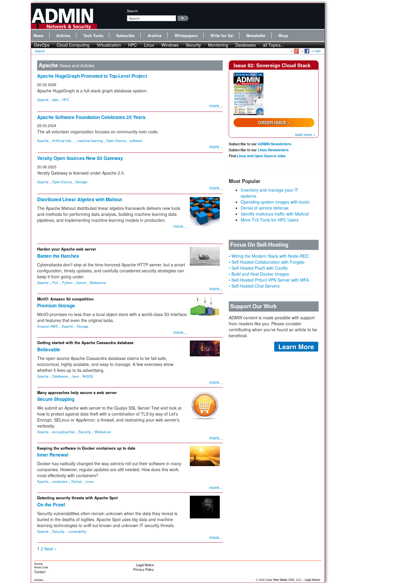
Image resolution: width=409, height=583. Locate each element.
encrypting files (63, 431)
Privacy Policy (143, 569)
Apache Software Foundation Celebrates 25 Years (91, 117)
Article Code (41, 567)
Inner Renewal (52, 454)
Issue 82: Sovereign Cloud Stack (272, 65)
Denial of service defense (265, 208)
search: (132, 10)
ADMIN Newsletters (274, 143)
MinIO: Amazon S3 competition (65, 299)
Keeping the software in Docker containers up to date (86, 448)
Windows (169, 45)
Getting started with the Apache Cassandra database (85, 342)
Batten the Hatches (58, 256)
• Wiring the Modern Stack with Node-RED (268, 256)
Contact (40, 571)
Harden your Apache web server (66, 249)
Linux (149, 45)
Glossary (38, 580)
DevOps (41, 45)
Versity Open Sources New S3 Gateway (80, 158)
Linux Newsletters (273, 149)
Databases (245, 45)
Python (67, 282)
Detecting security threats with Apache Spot (77, 497)
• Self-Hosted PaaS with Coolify (258, 268)
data (55, 99)
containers (60, 481)
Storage (81, 181)
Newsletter (256, 35)
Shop (283, 35)
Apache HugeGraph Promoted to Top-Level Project (92, 76)
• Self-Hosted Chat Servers (254, 286)
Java (75, 376)
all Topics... (273, 45)
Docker (76, 481)
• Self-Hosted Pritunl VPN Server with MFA (269, 280)
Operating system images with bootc (275, 202)
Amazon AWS (47, 326)
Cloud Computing (73, 45)
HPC (132, 45)
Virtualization (109, 45)
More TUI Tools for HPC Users (270, 220)
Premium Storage (56, 305)
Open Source (116, 140)
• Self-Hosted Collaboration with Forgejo (267, 262)
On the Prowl (51, 504)
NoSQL (87, 376)
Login (317, 51)
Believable (48, 349)
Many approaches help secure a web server (77, 392)
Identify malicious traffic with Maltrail (275, 214)
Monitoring (218, 45)
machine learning (90, 140)
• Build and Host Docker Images (259, 274)
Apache (40, 51)
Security (193, 45)
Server (81, 282)
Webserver (98, 282)
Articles (63, 35)
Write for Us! (222, 35)
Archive (155, 35)
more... (216, 106)
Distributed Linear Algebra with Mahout (79, 199)
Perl (55, 282)
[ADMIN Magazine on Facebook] (306, 51)
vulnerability (77, 531)
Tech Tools (93, 35)
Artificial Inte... (63, 140)
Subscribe (125, 35)
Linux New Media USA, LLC (283, 580)
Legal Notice (145, 564)
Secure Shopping (55, 399)
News (38, 35)
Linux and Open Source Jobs (261, 155)
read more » (305, 134)
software (136, 140)
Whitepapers (186, 35)
